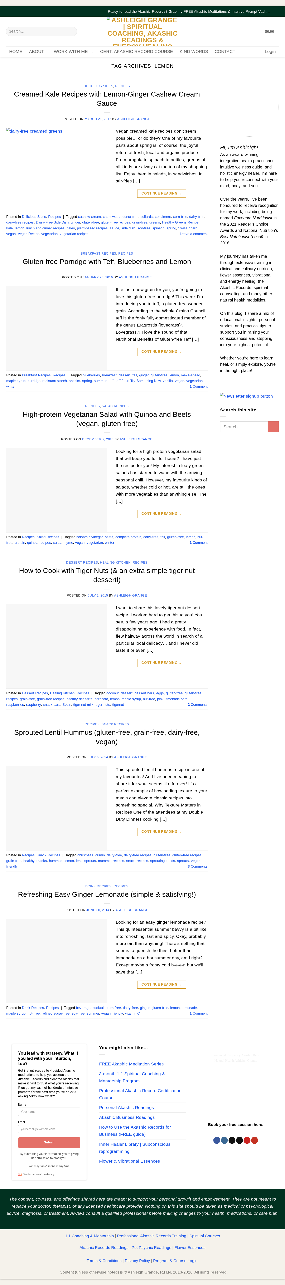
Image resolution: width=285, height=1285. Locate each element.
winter (11, 386)
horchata (101, 699)
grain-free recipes (50, 699)
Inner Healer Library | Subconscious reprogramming (134, 1148)
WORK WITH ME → (73, 51)
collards (146, 217)
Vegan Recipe (28, 234)
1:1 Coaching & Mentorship (89, 1236)
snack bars (51, 705)
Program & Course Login (175, 1261)
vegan (11, 234)
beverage (83, 1008)
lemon (19, 228)
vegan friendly (112, 1013)
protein (19, 543)
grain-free (139, 222)
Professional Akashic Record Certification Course (140, 1094)
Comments (198, 705)
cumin (100, 855)
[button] (276, 9)
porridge (34, 381)
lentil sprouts (86, 861)
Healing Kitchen (115, 562)
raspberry (33, 705)
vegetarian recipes (74, 234)
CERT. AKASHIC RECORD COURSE (136, 51)
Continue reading (161, 193)
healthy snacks (35, 861)
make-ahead (190, 375)
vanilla (168, 381)
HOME (15, 51)
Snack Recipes (115, 724)
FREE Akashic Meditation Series (131, 1063)
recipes (45, 543)
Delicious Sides (98, 86)
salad (57, 543)
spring (171, 228)
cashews (110, 217)
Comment (199, 386)
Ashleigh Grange (133, 119)
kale (9, 228)
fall (134, 375)
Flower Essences (190, 1247)
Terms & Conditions (104, 1261)
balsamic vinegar (89, 537)
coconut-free (128, 217)
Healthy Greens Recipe (180, 222)
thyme (68, 543)
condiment (163, 217)
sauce (114, 228)
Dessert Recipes (82, 562)
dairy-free (196, 217)
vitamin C (132, 1013)
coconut (112, 693)
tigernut (118, 705)
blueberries (91, 375)
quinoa (32, 543)
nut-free (149, 699)
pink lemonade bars (172, 699)
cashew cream (89, 217)
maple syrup (15, 381)
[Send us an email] (239, 1140)
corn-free (180, 217)
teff (110, 381)
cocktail (98, 1008)
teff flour (122, 381)
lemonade (189, 1008)
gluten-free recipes (115, 222)
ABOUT (36, 51)
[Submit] (71, 31)
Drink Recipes (98, 886)
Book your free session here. (235, 1124)
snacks (74, 381)
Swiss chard (187, 228)
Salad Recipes (115, 406)
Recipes (122, 86)
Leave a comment (194, 234)
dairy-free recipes (20, 222)
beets (109, 537)
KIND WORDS (194, 51)
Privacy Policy (137, 1261)
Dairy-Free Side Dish (52, 222)
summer (100, 381)
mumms (104, 861)
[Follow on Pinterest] (246, 1140)
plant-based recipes (92, 228)
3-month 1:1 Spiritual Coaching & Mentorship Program (132, 1077)
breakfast (109, 375)
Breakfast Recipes (98, 253)
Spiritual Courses (204, 1236)
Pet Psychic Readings (151, 1247)
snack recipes (137, 861)
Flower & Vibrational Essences (129, 1161)
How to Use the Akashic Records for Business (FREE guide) (135, 1131)
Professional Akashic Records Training (151, 1236)
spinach (158, 228)
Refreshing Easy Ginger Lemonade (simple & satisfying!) (107, 894)
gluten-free (90, 222)
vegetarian (49, 234)
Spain (66, 705)
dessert (124, 375)
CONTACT (225, 51)
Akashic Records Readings (104, 1247)
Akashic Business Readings (127, 1117)
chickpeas (85, 855)
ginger (75, 222)
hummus (55, 861)
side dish (128, 228)
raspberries (15, 705)
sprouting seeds (162, 861)
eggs (160, 693)
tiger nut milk (83, 705)
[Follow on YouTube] (254, 1140)
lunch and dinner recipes (45, 228)
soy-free (143, 228)
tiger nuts (103, 705)
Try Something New (145, 381)
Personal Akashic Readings (126, 1107)
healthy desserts (79, 699)
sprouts (183, 861)
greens (154, 222)
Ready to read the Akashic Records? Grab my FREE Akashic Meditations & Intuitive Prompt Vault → (189, 12)
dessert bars (144, 693)
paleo (71, 228)
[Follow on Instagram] (224, 1140)
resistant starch (54, 381)
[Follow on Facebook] (216, 1140)
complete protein (128, 537)
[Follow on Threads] (231, 1140)
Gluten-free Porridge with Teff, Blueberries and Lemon (107, 261)
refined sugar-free (55, 1013)
